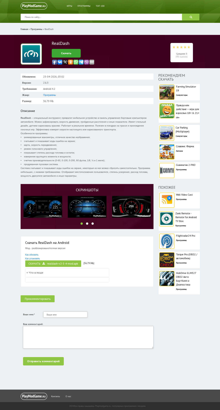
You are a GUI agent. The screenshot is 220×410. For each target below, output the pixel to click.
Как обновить (31, 254)
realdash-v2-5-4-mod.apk (53, 263)
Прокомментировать (38, 299)
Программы (83, 6)
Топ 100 (100, 6)
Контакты (55, 396)
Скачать (66, 53)
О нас (68, 396)
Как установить (32, 258)
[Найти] (190, 17)
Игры (69, 6)
